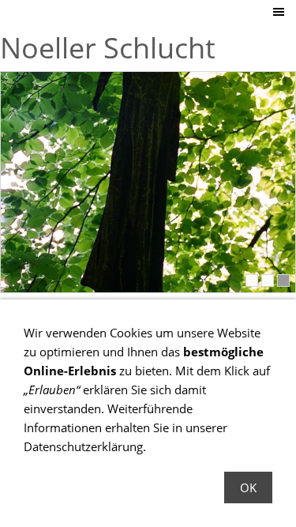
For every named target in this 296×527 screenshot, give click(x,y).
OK (248, 487)
